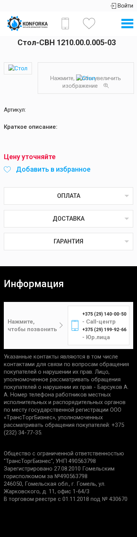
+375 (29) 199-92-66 (104, 329)
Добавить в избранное (52, 169)
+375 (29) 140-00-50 (104, 314)
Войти (124, 5)
